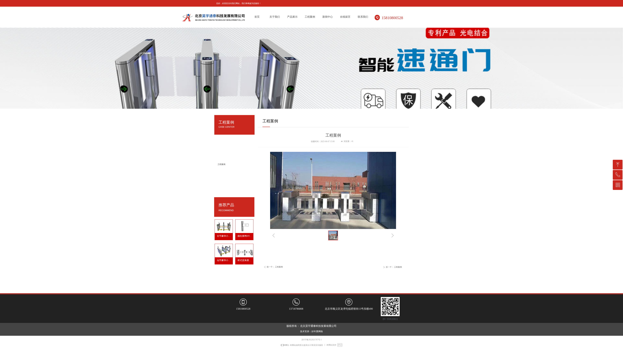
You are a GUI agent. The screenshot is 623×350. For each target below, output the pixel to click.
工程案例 (221, 164)
